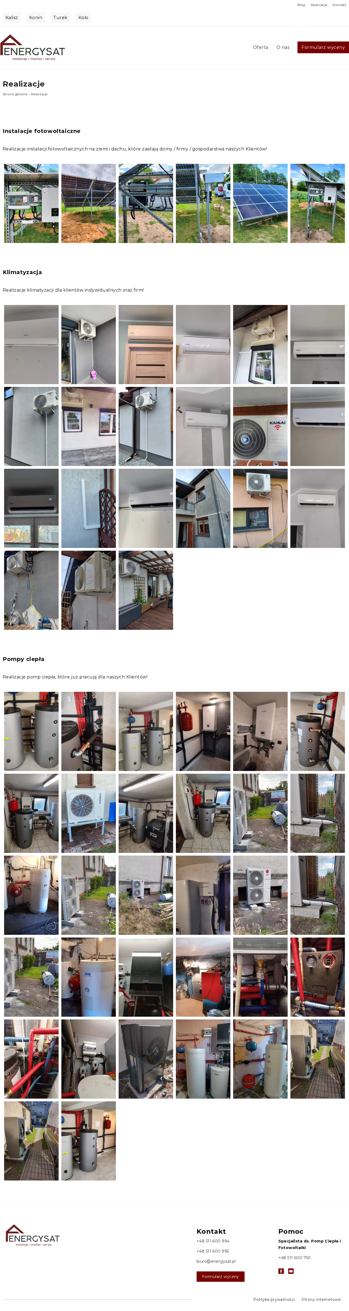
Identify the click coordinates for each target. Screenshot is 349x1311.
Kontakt (339, 5)
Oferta (260, 47)
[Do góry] (326, 1109)
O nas (282, 47)
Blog (301, 5)
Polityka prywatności (274, 1299)
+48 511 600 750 (294, 1257)
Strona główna (15, 94)
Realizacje (319, 5)
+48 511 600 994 (213, 1241)
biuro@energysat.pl (216, 1261)
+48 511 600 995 (213, 1251)
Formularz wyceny (323, 47)
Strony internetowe (321, 1299)
